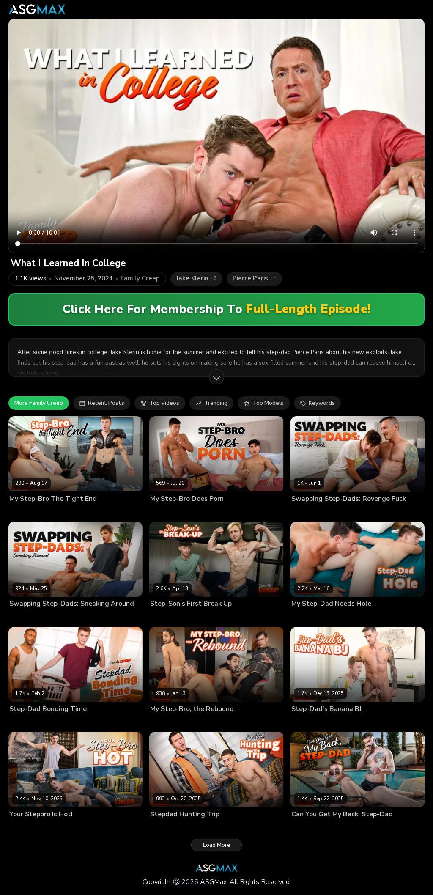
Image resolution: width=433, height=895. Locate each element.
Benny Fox (304, 722)
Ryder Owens (59, 512)
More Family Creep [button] (38, 403)
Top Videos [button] (164, 403)
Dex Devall (164, 617)
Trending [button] (215, 403)
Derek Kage (305, 512)
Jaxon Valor (305, 828)
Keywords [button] (322, 403)
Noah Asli (195, 722)
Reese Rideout (56, 617)
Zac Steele (335, 512)
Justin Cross (165, 722)
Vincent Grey (209, 512)
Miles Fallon (24, 512)
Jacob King (22, 617)
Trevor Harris (58, 722)
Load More (216, 845)
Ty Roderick (335, 722)
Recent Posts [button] (106, 403)
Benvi (16, 828)
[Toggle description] (216, 376)
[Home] (37, 9)
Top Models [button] (268, 403)
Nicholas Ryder (200, 617)
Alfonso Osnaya (170, 512)
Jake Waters (24, 722)
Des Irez (160, 828)
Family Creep (140, 278)
